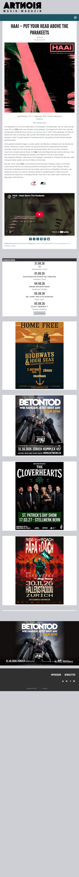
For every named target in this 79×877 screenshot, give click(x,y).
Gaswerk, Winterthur (39, 306)
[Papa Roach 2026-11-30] (39, 604)
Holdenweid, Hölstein (39, 286)
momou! (50, 688)
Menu (75, 17)
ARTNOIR (39, 688)
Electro (38, 243)
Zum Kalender (39, 313)
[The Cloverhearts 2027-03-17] (39, 529)
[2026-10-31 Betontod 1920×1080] (39, 665)
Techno (13, 246)
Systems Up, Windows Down (37, 132)
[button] (30, 239)
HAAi (42, 243)
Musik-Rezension (21, 243)
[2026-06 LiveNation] (39, 388)
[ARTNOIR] (22, 13)
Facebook (39, 119)
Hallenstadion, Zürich (39, 266)
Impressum (56, 674)
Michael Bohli (41, 123)
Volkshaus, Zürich (39, 276)
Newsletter (70, 674)
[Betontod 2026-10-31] (39, 455)
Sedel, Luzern (39, 296)
